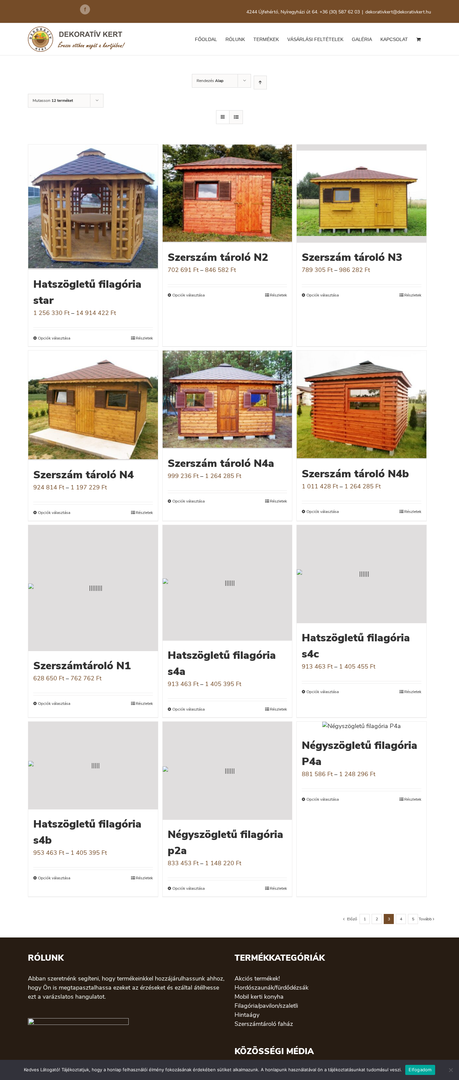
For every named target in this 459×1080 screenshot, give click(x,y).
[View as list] (236, 117)
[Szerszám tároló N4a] (227, 400)
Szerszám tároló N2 (218, 257)
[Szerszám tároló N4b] (361, 405)
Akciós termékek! (257, 978)
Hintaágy (247, 1015)
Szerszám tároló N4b (355, 474)
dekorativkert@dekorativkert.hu (398, 12)
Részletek (144, 338)
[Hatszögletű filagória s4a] (227, 583)
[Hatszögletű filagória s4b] (93, 765)
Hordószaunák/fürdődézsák (271, 988)
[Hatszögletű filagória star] (93, 207)
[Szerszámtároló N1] (93, 588)
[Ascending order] (260, 82)
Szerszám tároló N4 (83, 475)
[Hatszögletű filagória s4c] (361, 574)
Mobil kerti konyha (259, 997)
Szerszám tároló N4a (221, 463)
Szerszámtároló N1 (82, 665)
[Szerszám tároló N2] (227, 194)
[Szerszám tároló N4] (93, 405)
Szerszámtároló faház (264, 1024)
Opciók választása (54, 338)
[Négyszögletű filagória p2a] (227, 771)
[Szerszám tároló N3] (361, 194)
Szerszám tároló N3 (352, 257)
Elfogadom (420, 1069)
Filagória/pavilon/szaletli (266, 1006)
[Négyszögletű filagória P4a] (361, 726)
